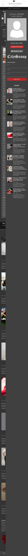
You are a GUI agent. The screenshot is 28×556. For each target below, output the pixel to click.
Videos (9, 8)
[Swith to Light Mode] (14, 1)
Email (8, 73)
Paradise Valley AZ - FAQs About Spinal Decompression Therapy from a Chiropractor (19, 101)
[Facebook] (3, 18)
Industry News (16, 8)
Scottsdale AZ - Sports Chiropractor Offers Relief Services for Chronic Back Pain (19, 168)
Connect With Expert (16, 46)
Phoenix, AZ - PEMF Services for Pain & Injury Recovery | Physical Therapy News (19, 179)
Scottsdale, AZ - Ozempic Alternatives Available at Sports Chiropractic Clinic (18, 156)
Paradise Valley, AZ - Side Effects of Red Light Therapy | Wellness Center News (19, 134)
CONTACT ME (17, 79)
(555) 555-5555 (17, 43)
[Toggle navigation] (2, 4)
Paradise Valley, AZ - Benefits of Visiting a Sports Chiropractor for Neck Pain (19, 145)
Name (8, 64)
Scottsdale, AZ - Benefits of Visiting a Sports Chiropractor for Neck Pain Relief (19, 123)
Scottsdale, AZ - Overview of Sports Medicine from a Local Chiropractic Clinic (19, 112)
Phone (8, 69)
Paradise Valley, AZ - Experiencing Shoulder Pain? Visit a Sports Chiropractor (19, 90)
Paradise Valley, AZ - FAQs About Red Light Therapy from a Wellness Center (19, 190)
